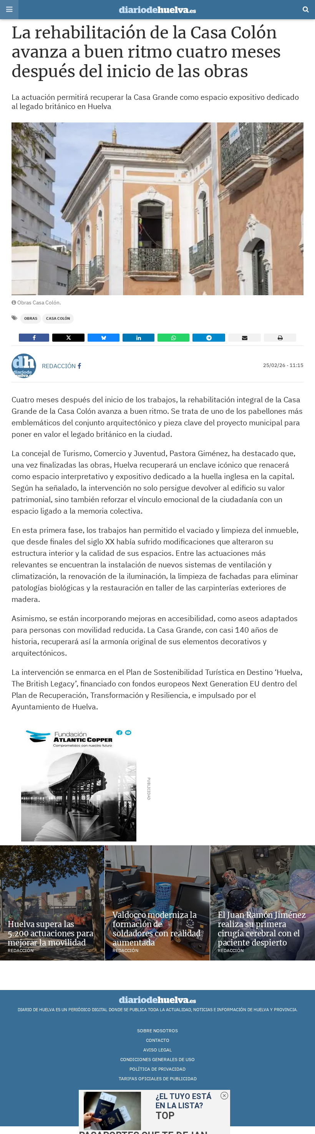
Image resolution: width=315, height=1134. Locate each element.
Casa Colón (58, 318)
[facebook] (79, 366)
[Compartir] (34, 338)
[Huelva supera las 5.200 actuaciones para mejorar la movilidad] (52, 902)
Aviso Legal (157, 1050)
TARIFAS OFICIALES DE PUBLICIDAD (158, 1078)
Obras (30, 318)
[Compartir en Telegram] (208, 338)
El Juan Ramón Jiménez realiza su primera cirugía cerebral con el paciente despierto (262, 928)
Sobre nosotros (157, 1030)
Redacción (59, 366)
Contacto (157, 1040)
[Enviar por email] (244, 338)
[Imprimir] (280, 338)
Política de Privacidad (157, 1069)
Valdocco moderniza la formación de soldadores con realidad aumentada (157, 928)
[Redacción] (24, 366)
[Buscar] (306, 9)
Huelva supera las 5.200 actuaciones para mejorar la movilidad (50, 933)
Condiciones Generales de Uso (157, 1059)
